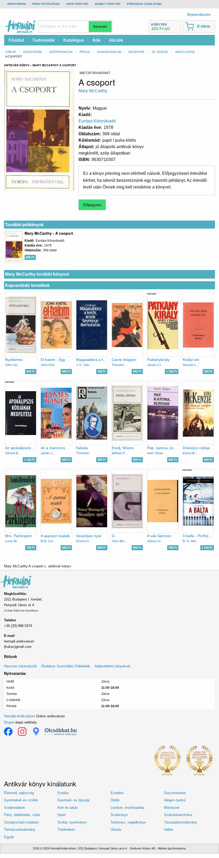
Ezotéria (117, 793)
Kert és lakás (67, 808)
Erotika (62, 793)
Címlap (10, 51)
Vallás (168, 830)
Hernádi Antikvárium (19, 716)
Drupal (9, 722)
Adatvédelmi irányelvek (113, 666)
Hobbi (115, 800)
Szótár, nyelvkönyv (72, 822)
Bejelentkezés (199, 14)
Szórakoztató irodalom (21, 822)
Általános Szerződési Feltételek (65, 666)
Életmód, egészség (19, 793)
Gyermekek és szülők (21, 800)
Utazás (116, 830)
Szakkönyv (119, 815)
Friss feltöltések (46, 3)
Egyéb (9, 837)
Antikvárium (16, 3)
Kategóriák (32, 51)
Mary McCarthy (93, 91)
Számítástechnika (178, 815)
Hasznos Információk (20, 666)
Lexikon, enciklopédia (127, 808)
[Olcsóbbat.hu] (61, 732)
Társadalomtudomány (180, 822)
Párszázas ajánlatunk (144, 3)
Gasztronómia (175, 793)
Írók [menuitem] (96, 40)
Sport (61, 815)
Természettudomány (20, 830)
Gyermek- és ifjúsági (73, 800)
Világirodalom (109, 51)
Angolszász (185, 51)
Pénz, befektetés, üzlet (22, 815)
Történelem (66, 830)
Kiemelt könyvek (107, 3)
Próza (85, 51)
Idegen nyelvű (175, 800)
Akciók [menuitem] (116, 40)
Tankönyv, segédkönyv (128, 822)
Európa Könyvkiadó (97, 121)
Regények (136, 51)
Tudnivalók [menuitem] (43, 40)
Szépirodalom (60, 51)
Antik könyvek (77, 3)
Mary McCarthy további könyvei (37, 274)
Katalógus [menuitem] (73, 40)
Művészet (171, 808)
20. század (160, 51)
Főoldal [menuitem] (16, 40)
